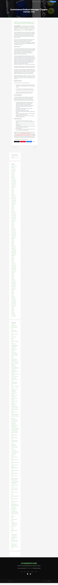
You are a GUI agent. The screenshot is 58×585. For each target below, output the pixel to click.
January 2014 (13, 248)
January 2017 (13, 197)
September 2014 (13, 237)
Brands (12, 338)
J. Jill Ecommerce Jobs (14, 451)
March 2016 (13, 211)
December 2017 (13, 181)
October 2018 (13, 170)
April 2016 (12, 210)
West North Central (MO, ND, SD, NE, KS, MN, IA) (14, 541)
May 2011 (12, 293)
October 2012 (13, 269)
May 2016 (12, 208)
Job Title (12, 455)
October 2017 (13, 184)
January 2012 (13, 282)
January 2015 (13, 231)
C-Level (12, 339)
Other (12, 494)
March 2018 (13, 177)
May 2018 (12, 174)
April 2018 (12, 176)
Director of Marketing (14, 363)
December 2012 (13, 266)
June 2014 (12, 241)
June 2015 (12, 224)
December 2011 (13, 283)
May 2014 (12, 242)
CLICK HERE (18, 133)
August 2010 (13, 306)
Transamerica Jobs (14, 524)
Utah (12, 527)
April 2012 (12, 278)
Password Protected (14, 501)
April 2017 (12, 193)
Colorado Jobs (13, 343)
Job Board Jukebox (14, 452)
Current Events (13, 352)
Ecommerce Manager (14, 414)
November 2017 (13, 183)
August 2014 (13, 238)
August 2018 (13, 171)
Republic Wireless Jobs (14, 505)
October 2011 (13, 286)
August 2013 (13, 255)
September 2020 (13, 166)
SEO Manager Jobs (14, 511)
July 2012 (12, 273)
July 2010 (12, 307)
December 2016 (13, 198)
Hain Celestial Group (14, 440)
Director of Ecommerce (15, 361)
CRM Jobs (12, 350)
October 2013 (13, 252)
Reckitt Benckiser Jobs (14, 504)
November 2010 (13, 302)
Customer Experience (14, 353)
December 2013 (13, 249)
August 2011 (13, 289)
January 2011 (13, 299)
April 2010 (12, 312)
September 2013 (13, 254)
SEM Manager (13, 509)
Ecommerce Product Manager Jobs (22, 22)
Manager (29, 22)
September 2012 (13, 271)
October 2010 (13, 303)
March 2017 (13, 194)
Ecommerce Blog (14, 382)
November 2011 (13, 285)
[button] (53, 1)
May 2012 (12, 276)
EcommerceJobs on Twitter (20, 29)
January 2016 (13, 214)
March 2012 (13, 279)
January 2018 (13, 180)
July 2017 (12, 188)
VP (11, 533)
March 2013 (13, 262)
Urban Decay (13, 526)
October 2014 (13, 235)
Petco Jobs (13, 502)
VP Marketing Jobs (14, 534)
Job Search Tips (13, 454)
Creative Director (14, 349)
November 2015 (13, 217)
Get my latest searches (18, 139)
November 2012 (13, 268)
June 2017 (12, 190)
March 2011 (13, 296)
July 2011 (12, 290)
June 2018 (12, 173)
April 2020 (12, 167)
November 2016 (13, 200)
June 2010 (12, 309)
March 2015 (13, 228)
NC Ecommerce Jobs (14, 481)
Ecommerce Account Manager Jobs (25, 21)
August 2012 (13, 272)
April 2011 (12, 295)
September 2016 (13, 203)
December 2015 (13, 215)
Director (12, 357)
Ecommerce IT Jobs (14, 388)
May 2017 (12, 191)
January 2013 (13, 265)
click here (29, 28)
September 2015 (13, 220)
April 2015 (12, 227)
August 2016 (13, 204)
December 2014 (13, 232)
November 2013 (13, 251)
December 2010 (13, 300)
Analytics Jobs (13, 330)
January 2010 (13, 316)
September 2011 (13, 288)
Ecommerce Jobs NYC (14, 407)
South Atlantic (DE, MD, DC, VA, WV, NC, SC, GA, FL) (23, 23)
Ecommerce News (14, 421)
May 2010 (12, 310)
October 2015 (13, 218)
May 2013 (12, 259)
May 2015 (12, 225)
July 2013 (12, 256)
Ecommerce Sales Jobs (15, 429)
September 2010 (13, 305)
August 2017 (13, 187)
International (13, 449)
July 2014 (12, 239)
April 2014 (12, 244)
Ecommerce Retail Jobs (15, 428)
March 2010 (13, 313)
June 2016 (12, 207)
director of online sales (14, 367)
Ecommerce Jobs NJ (14, 406)
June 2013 (12, 258)
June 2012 (12, 275)
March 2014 (13, 245)
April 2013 (12, 261)
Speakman (13, 516)
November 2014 (13, 234)
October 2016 (13, 201)
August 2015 (13, 221)
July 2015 (12, 222)
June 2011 (12, 292)
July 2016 (12, 205)
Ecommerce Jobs (29, 568)
